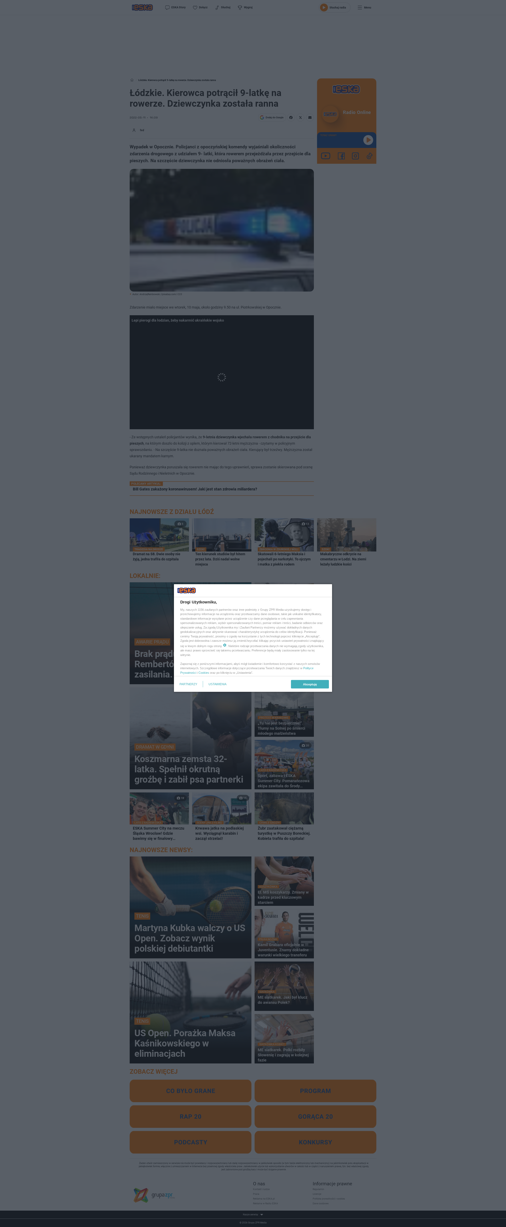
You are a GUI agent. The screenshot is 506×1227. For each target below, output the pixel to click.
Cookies (203, 672)
